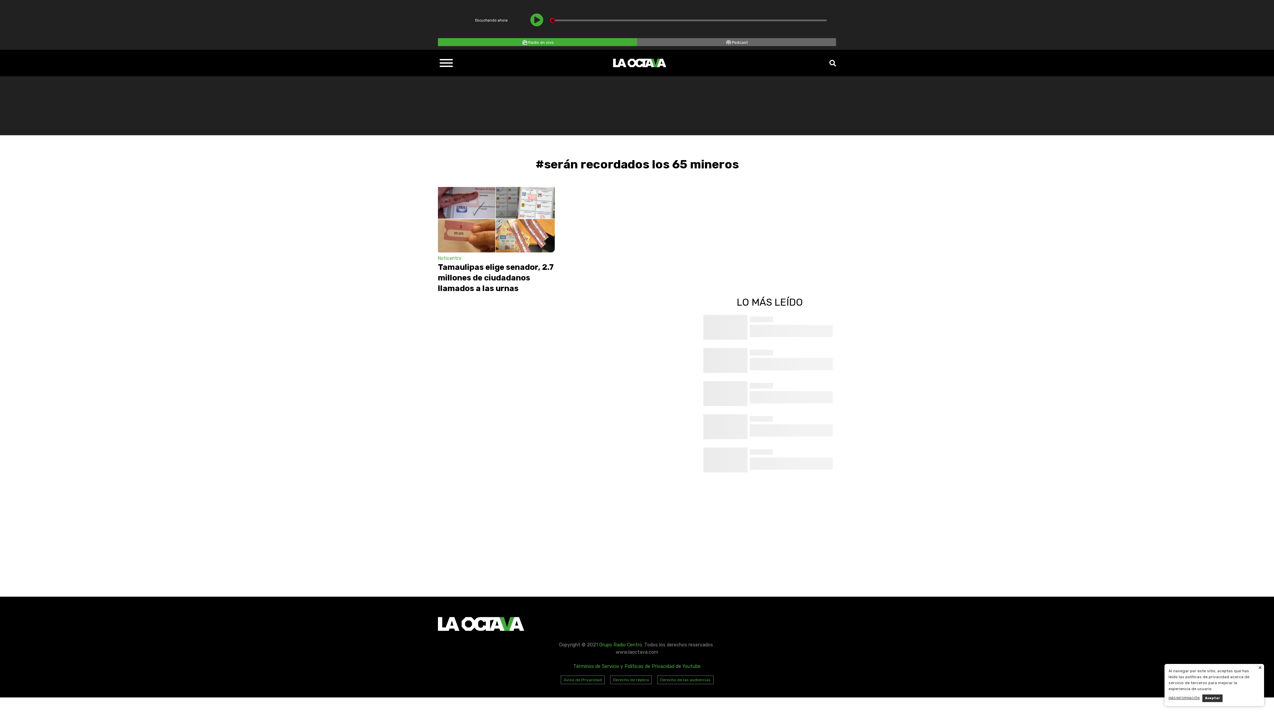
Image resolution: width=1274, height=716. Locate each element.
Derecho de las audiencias (685, 680)
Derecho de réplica (631, 680)
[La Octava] (639, 63)
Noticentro (449, 258)
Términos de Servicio (596, 666)
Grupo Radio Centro (620, 645)
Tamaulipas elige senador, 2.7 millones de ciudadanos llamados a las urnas (496, 278)
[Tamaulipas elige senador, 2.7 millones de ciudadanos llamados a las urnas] (496, 220)
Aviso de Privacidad (583, 680)
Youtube (691, 666)
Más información (1184, 698)
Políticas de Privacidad (649, 666)
